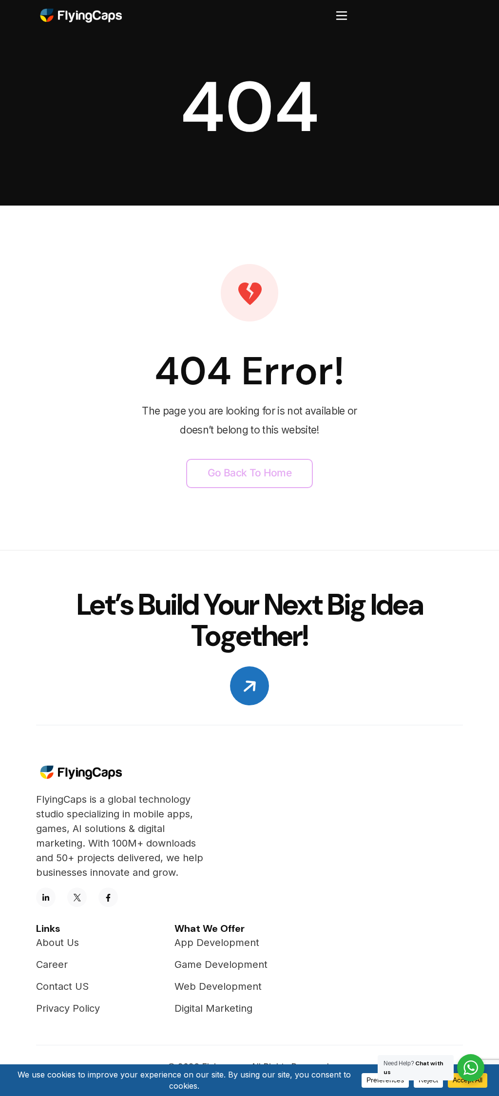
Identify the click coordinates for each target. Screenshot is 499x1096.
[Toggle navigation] (341, 15)
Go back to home (249, 473)
